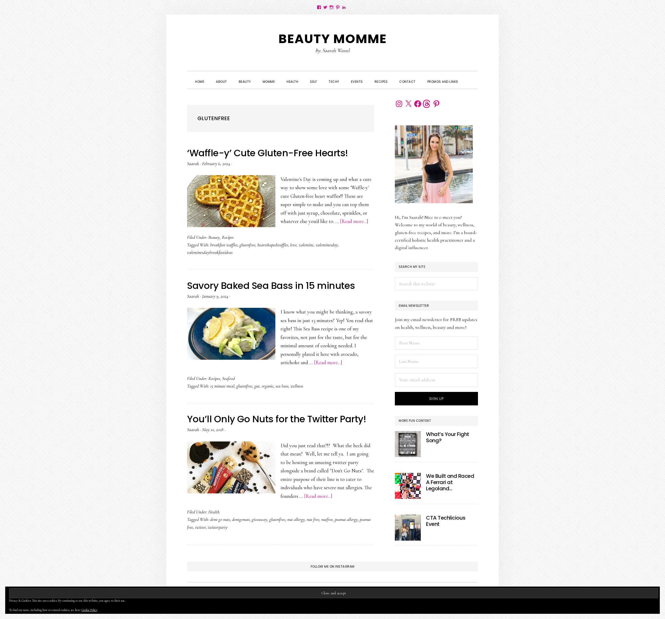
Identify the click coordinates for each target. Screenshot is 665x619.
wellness (296, 386)
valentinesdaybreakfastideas (209, 252)
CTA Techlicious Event (446, 521)
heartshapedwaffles (272, 245)
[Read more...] (354, 221)
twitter (200, 527)
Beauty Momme (332, 38)
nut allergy (296, 519)
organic (268, 386)
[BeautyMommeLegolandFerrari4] (408, 486)
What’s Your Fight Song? (447, 437)
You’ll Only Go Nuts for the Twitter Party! (276, 419)
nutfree (327, 519)
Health (214, 512)
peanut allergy (346, 519)
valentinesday (327, 245)
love (293, 245)
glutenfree (247, 245)
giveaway (259, 519)
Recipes (228, 237)
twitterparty (218, 527)
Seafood (228, 378)
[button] (470, 77)
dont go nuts (220, 519)
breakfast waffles (223, 245)
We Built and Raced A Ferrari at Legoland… (450, 482)
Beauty (214, 237)
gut (257, 386)
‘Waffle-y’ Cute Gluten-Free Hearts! (267, 153)
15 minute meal (222, 386)
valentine (306, 245)
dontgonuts (241, 519)
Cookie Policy (89, 610)
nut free (313, 519)
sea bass (282, 386)
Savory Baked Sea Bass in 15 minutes (271, 285)
